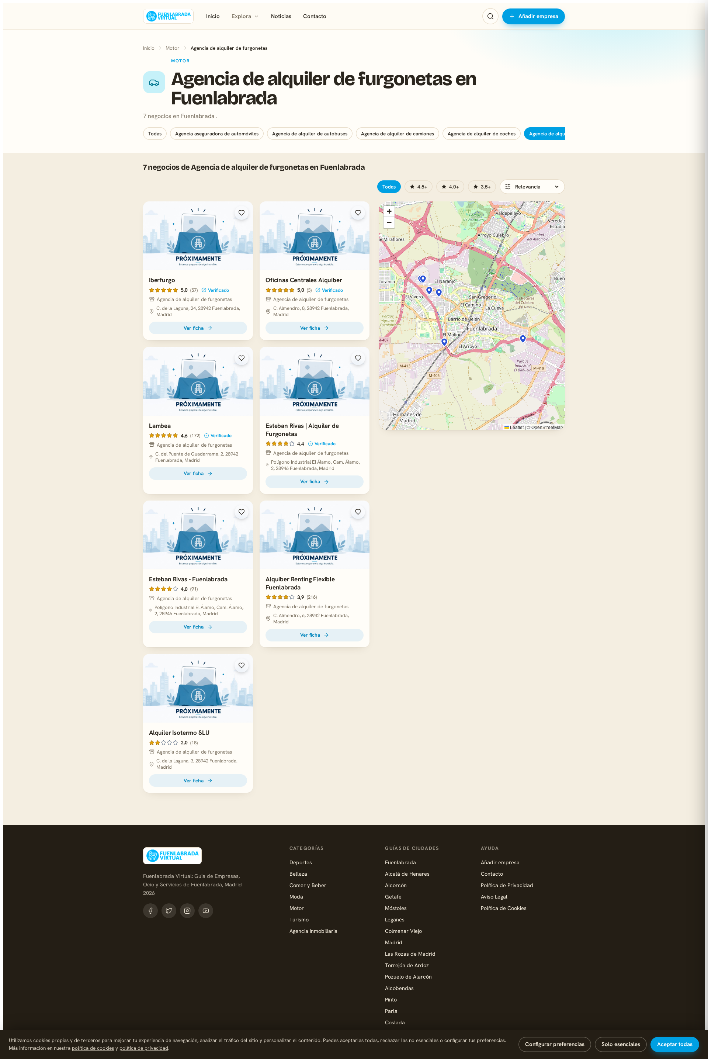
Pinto (391, 999)
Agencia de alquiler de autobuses (309, 133)
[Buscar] (490, 16)
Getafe (393, 896)
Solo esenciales (620, 1044)
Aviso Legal (494, 896)
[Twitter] (169, 910)
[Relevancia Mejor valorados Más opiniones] (532, 186)
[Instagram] (187, 910)
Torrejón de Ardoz (407, 965)
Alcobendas (399, 987)
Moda (296, 896)
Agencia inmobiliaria (313, 930)
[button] (429, 290)
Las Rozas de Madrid (410, 953)
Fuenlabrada (400, 862)
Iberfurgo (162, 280)
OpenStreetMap (547, 426)
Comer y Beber (307, 885)
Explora (241, 16)
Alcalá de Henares (407, 873)
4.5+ (422, 186)
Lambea (160, 426)
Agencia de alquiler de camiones (397, 133)
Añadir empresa (538, 16)
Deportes (300, 862)
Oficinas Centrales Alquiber (304, 280)
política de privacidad (143, 1048)
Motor (173, 48)
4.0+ (454, 186)
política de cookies (93, 1048)
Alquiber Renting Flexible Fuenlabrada (300, 583)
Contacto (314, 16)
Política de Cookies (504, 907)
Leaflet (516, 426)
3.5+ (486, 186)
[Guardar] (242, 213)
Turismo (299, 919)
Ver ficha (194, 328)
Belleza (298, 873)
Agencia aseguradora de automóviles (216, 133)
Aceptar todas (675, 1044)
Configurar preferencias (554, 1044)
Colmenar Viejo (403, 930)
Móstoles (396, 907)
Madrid (393, 942)
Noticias (281, 16)
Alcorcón (396, 885)
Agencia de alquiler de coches (482, 133)
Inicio (213, 16)
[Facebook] (150, 910)
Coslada (395, 1022)
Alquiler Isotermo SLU (179, 733)
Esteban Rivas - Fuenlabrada (188, 579)
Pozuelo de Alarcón (408, 976)
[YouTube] (205, 910)
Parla (391, 1010)
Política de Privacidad (507, 885)
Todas (155, 133)
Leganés (395, 919)
